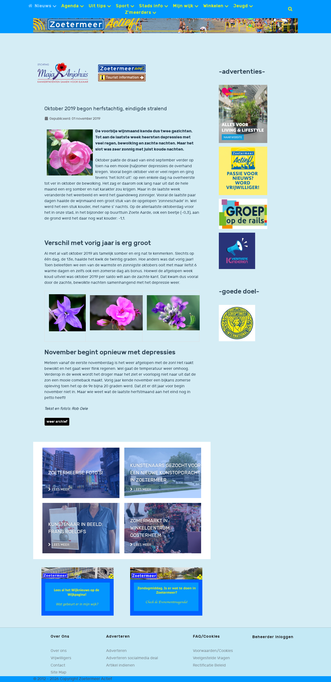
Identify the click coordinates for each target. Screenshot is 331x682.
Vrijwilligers (61, 658)
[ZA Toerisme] (122, 73)
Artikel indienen (120, 665)
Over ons (59, 651)
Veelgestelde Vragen (211, 658)
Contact (58, 665)
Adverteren (116, 651)
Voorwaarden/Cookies (213, 651)
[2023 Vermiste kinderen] (237, 250)
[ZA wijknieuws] (77, 591)
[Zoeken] (290, 9)
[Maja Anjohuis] (63, 73)
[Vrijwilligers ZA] (243, 171)
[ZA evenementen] (166, 591)
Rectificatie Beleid (209, 665)
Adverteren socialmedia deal (132, 658)
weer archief (57, 422)
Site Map (58, 672)
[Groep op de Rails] (243, 214)
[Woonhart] (243, 114)
